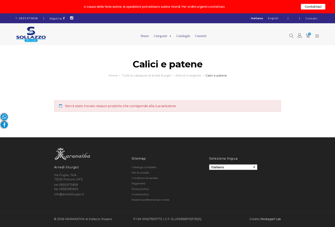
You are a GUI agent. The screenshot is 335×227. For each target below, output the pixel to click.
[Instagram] (71, 18)
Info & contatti (140, 172)
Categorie (160, 36)
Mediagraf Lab (271, 219)
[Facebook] (64, 18)
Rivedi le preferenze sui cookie (150, 199)
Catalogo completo (144, 167)
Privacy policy (140, 188)
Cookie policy (140, 194)
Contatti (311, 18)
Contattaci (313, 6)
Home (145, 36)
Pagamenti (138, 183)
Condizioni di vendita (145, 178)
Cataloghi (183, 36)
